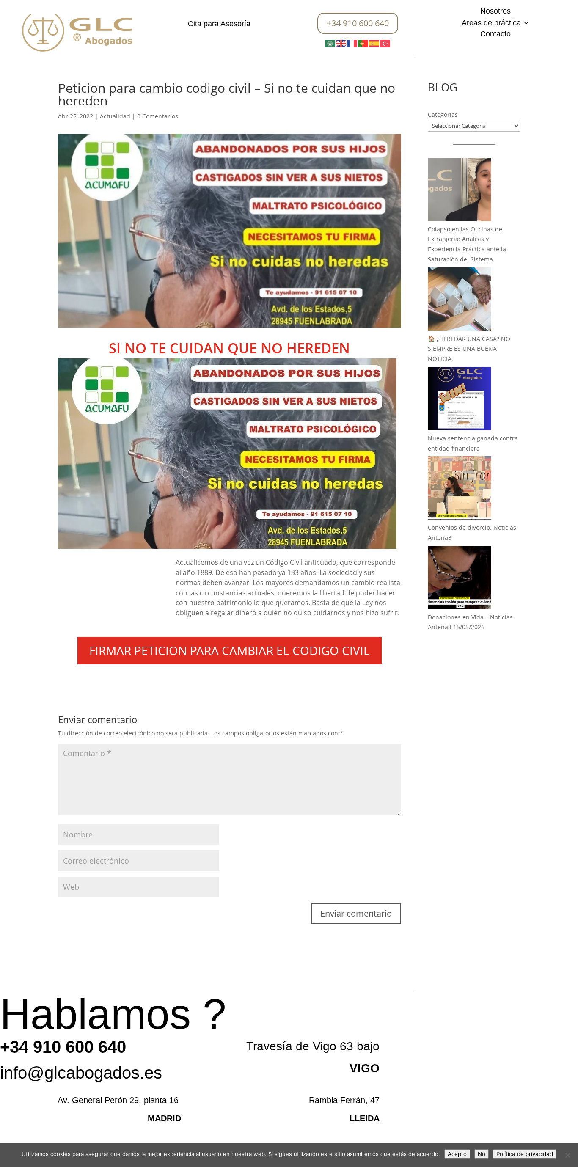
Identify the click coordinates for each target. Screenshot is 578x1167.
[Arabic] (330, 43)
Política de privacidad (524, 1153)
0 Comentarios (157, 116)
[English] (341, 43)
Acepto (457, 1153)
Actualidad (115, 116)
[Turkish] (385, 43)
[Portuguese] (363, 43)
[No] (567, 1155)
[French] (352, 43)
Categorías (443, 114)
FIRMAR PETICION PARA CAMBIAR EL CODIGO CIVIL (229, 650)
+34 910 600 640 (358, 23)
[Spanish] (374, 43)
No (481, 1153)
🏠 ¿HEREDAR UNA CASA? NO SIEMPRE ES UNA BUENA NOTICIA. (469, 349)
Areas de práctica (491, 23)
